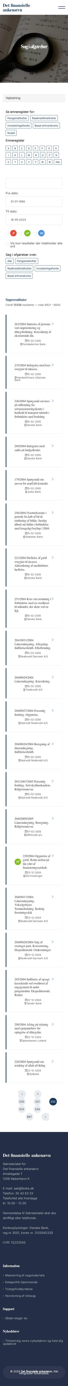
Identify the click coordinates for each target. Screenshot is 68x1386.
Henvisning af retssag (20, 1296)
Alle (58, 162)
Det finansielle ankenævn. (37, 1371)
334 (37, 1109)
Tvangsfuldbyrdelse (19, 1289)
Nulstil (11, 133)
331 (37, 1101)
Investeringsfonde (18, 125)
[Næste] (45, 1117)
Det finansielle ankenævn (16, 7)
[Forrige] (22, 1094)
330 (21, 1101)
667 (29, 1116)
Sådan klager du (16, 1318)
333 (21, 1109)
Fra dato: (12, 193)
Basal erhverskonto (46, 125)
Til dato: (11, 211)
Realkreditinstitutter (44, 118)
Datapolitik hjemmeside (21, 1282)
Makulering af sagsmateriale (25, 1275)
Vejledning (13, 98)
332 (53, 1101)
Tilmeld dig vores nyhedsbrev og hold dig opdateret (33, 1342)
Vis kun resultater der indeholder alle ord (36, 245)
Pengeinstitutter (17, 118)
